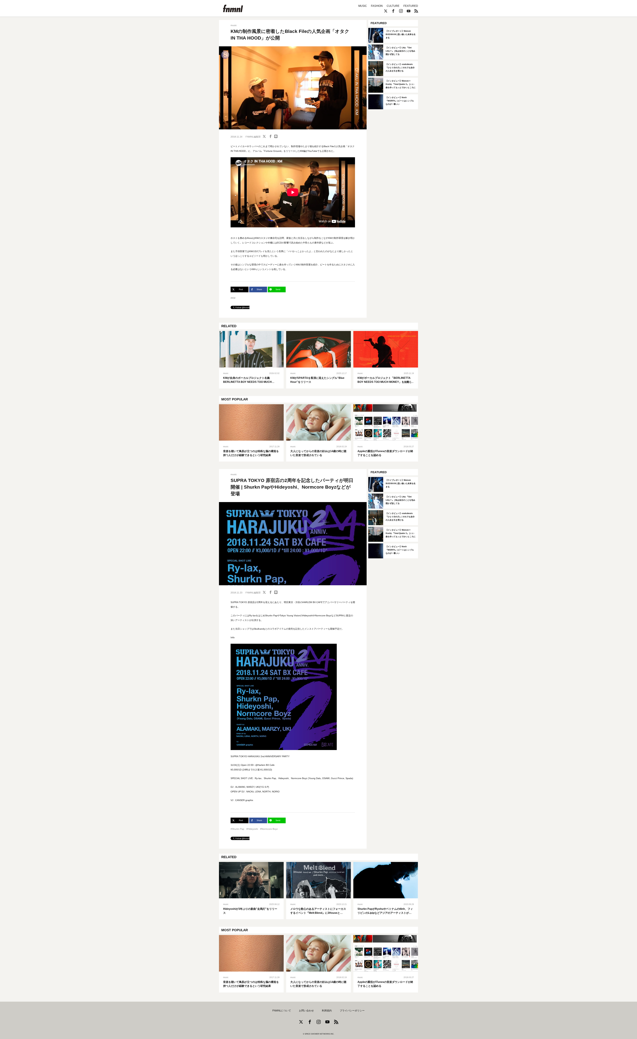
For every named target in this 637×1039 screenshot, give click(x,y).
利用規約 (327, 1010)
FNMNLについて (281, 1010)
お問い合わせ (306, 1010)
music (234, 25)
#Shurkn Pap (237, 829)
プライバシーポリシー (352, 1010)
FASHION (377, 5)
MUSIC (362, 5)
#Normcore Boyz (269, 829)
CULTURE (393, 5)
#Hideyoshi (252, 829)
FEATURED (410, 5)
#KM (233, 298)
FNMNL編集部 (253, 136)
